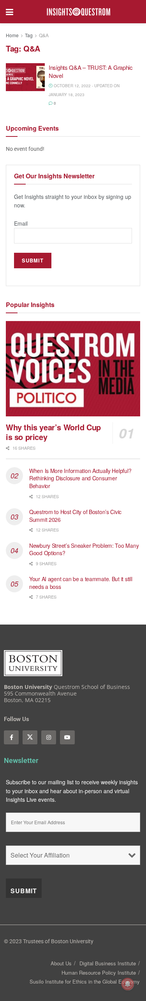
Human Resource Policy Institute (99, 972)
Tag (29, 35)
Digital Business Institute (107, 963)
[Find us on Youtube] (67, 737)
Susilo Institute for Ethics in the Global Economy (85, 981)
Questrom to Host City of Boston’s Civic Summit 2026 (75, 515)
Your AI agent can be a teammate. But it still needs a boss (80, 582)
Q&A (44, 35)
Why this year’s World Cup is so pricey (53, 431)
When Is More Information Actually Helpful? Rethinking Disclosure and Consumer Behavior (80, 478)
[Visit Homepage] (78, 12)
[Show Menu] (9, 11)
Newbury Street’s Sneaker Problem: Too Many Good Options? (84, 549)
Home (12, 35)
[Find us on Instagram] (48, 737)
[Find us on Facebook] (11, 737)
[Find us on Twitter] (30, 737)
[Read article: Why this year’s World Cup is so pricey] (73, 369)
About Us (61, 963)
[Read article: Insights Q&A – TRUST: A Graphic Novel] (25, 77)
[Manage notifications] (127, 984)
